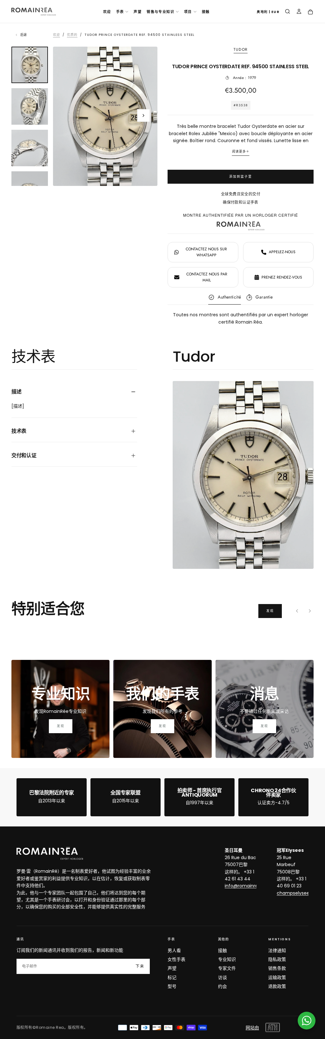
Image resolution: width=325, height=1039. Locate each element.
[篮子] (310, 12)
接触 (206, 11)
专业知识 (227, 959)
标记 (172, 977)
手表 (120, 11)
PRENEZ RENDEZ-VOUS (282, 277)
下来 (140, 966)
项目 (188, 11)
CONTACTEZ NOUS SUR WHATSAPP (206, 252)
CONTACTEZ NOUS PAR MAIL (206, 277)
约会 (222, 986)
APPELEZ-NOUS (282, 252)
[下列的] (310, 611)
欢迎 (107, 11)
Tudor (241, 49)
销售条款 (277, 968)
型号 (172, 986)
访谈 (222, 977)
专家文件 (227, 968)
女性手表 (176, 959)
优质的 (72, 34)
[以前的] (297, 611)
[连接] (299, 12)
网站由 (252, 1027)
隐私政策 (277, 959)
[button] (268, 12)
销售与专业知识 (160, 11)
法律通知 (277, 950)
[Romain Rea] (50, 853)
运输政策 (277, 977)
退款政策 (277, 986)
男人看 (174, 950)
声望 (138, 11)
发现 (270, 610)
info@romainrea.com (248, 886)
